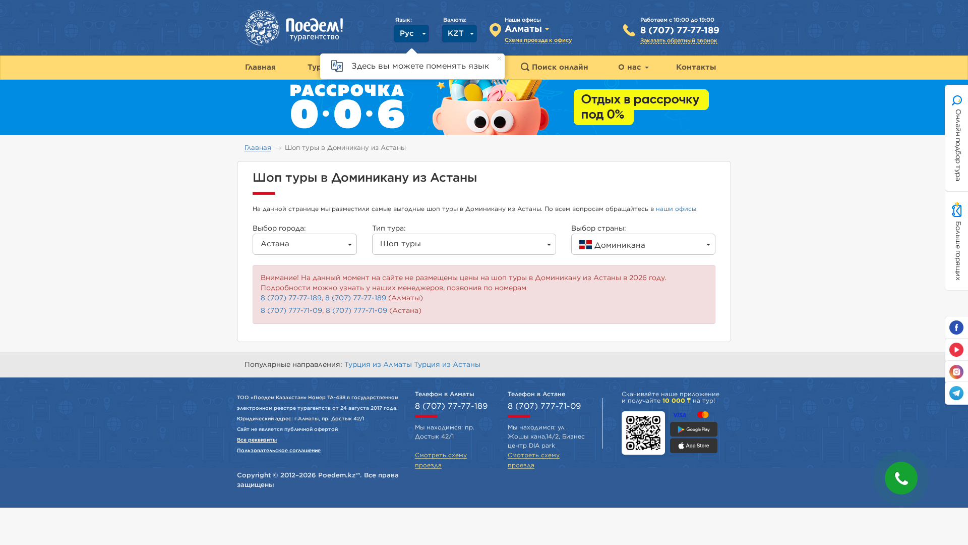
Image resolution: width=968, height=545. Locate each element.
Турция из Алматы (379, 364)
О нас (631, 67)
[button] (901, 478)
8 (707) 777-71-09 (291, 310)
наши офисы (676, 209)
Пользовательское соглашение (279, 450)
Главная (258, 148)
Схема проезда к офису (538, 40)
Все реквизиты (257, 440)
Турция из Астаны (447, 364)
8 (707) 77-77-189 (679, 30)
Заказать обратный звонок (678, 40)
